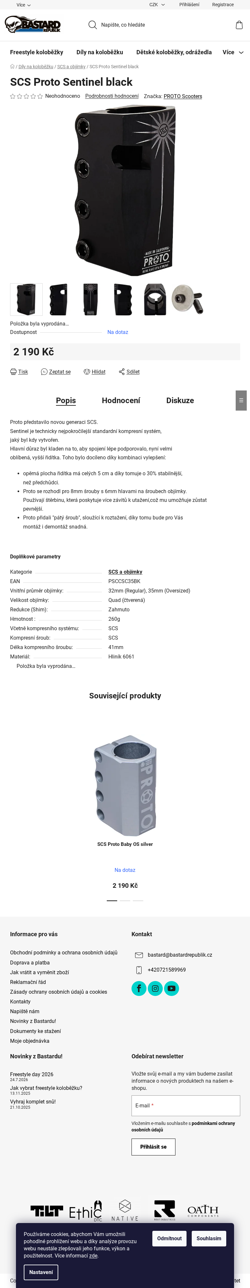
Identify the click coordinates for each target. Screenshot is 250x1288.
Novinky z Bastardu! (33, 1021)
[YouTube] (171, 988)
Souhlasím (209, 1238)
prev (15, 815)
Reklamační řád (28, 982)
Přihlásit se (153, 1147)
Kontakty (20, 1002)
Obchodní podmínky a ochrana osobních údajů (64, 953)
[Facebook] (139, 988)
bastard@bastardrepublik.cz (180, 955)
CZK (154, 4)
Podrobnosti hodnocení (112, 96)
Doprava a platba (30, 963)
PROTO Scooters (183, 96)
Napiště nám (24, 1011)
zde (93, 1256)
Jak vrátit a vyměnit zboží (39, 972)
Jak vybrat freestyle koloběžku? (46, 1088)
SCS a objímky (125, 572)
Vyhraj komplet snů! (33, 1102)
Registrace (223, 4)
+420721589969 (167, 970)
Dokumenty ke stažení (35, 1031)
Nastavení (41, 1272)
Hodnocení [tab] (121, 400)
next (235, 815)
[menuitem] (37, 52)
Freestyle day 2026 (31, 1075)
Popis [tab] (66, 400)
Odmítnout (169, 1238)
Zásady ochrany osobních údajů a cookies (58, 992)
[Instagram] (155, 988)
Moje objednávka (29, 1041)
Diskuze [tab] (180, 400)
